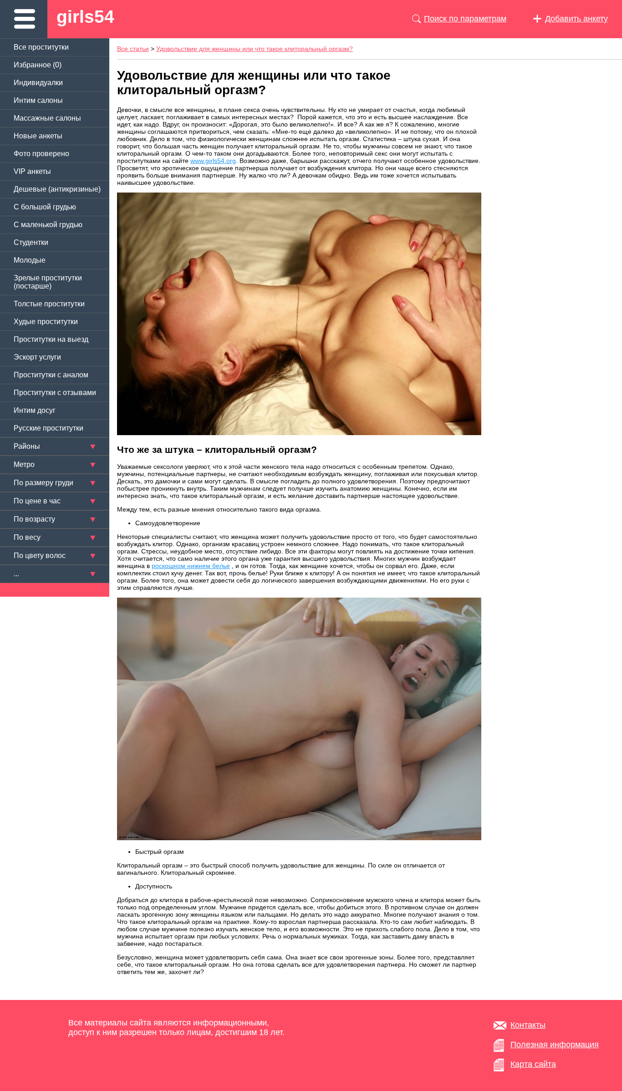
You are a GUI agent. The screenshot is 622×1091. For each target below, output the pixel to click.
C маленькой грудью (48, 224)
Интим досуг (35, 410)
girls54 (85, 16)
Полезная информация (554, 1044)
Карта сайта (533, 1064)
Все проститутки (41, 47)
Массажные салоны (47, 118)
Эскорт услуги (37, 357)
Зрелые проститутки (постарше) (48, 282)
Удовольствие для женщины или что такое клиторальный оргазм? (254, 48)
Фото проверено (41, 153)
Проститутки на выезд (51, 339)
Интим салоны (38, 100)
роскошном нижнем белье (191, 565)
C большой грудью (45, 207)
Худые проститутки (46, 321)
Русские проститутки (48, 428)
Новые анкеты (38, 136)
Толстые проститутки (49, 304)
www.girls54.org (213, 160)
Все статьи (133, 48)
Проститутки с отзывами (55, 392)
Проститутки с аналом (51, 375)
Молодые (30, 260)
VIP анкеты (32, 171)
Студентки (31, 242)
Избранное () (37, 65)
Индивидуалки (38, 82)
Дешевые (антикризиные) (57, 189)
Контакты (528, 1025)
